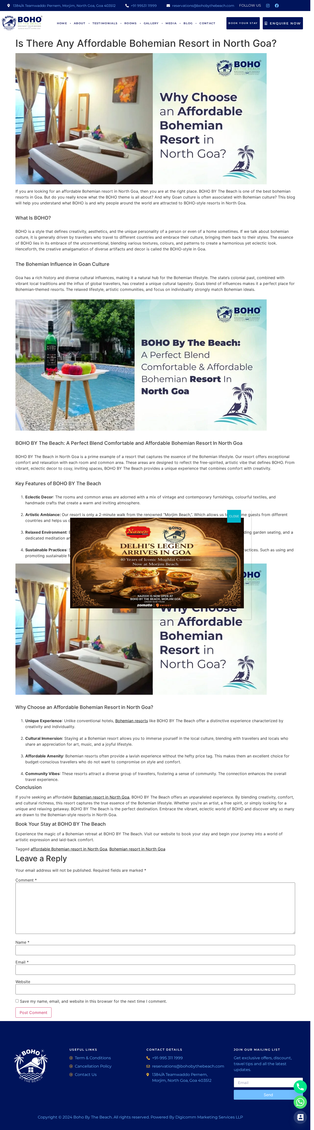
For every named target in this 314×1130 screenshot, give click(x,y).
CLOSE (234, 516)
